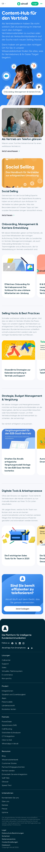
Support (5, 664)
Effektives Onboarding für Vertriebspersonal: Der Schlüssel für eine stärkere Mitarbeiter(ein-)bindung (17, 288)
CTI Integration (8, 736)
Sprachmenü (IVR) (9, 725)
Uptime (5, 812)
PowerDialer (7, 722)
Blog (4, 756)
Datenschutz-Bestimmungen (13, 833)
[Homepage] (22, 3)
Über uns (5, 801)
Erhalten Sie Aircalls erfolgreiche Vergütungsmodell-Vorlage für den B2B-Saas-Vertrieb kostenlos (17, 465)
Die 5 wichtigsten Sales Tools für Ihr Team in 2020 (17, 557)
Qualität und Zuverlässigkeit (14, 694)
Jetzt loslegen (22, 609)
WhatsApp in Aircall (10, 744)
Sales (4, 667)
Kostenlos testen (9, 709)
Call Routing (7, 729)
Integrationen (7, 691)
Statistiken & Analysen (11, 733)
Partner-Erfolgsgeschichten (13, 767)
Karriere (5, 805)
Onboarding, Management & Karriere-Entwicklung (23, 92)
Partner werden (8, 771)
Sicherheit (6, 836)
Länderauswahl (8, 705)
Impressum (6, 845)
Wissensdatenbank (10, 760)
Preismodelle (7, 702)
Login (35, 4)
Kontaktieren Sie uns (10, 798)
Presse (4, 809)
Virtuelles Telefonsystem (12, 671)
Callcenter (6, 660)
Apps (4, 698)
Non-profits (7, 678)
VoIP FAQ (5, 778)
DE (3, 4)
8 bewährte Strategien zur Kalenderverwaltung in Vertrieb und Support (17, 373)
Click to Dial (7, 740)
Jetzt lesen (7, 215)
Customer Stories (9, 763)
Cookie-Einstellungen (10, 842)
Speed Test (7, 785)
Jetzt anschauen (10, 151)
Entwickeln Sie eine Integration (14, 774)
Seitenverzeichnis (8, 839)
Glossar (5, 782)
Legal (4, 830)
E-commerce (7, 675)
